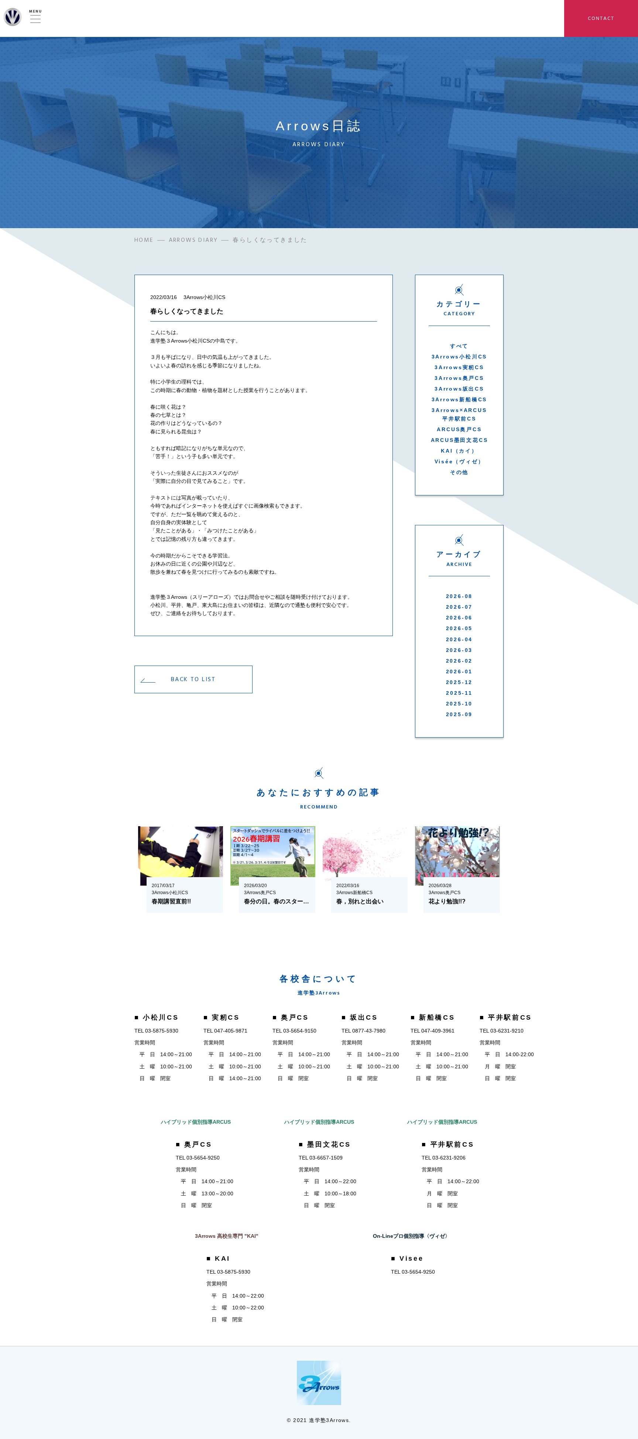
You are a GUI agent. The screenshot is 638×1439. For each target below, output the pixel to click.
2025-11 (459, 693)
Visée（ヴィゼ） (459, 461)
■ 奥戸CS (290, 1017)
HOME (144, 240)
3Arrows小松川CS (459, 357)
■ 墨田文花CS (325, 1144)
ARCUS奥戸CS (459, 429)
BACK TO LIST (193, 679)
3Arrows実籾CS (459, 367)
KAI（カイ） (459, 451)
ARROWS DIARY (193, 240)
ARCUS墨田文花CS (459, 440)
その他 (459, 472)
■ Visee (407, 1258)
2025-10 (459, 704)
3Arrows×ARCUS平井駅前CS (459, 414)
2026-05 (459, 628)
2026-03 (459, 650)
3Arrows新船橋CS (459, 399)
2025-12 (459, 682)
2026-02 (459, 661)
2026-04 (459, 639)
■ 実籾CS (221, 1017)
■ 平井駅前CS (506, 1017)
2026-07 (459, 607)
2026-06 (459, 618)
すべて (459, 346)
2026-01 (459, 671)
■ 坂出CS (360, 1017)
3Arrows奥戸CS (459, 378)
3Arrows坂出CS (459, 389)
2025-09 (459, 714)
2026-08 (459, 596)
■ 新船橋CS (433, 1017)
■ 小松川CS (156, 1017)
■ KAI (218, 1258)
